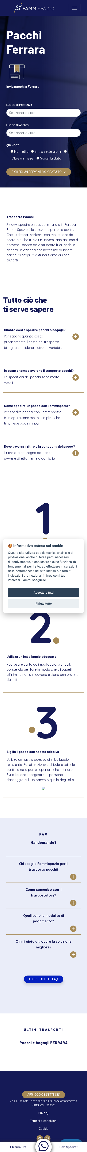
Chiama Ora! (18, 1147)
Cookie (43, 1129)
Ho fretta (22, 151)
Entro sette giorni (49, 151)
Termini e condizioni (43, 1121)
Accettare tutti (44, 592)
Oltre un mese (24, 158)
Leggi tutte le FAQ (43, 979)
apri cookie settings (43, 1094)
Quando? (12, 145)
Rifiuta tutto (43, 603)
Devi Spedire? (69, 1147)
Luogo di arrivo (17, 125)
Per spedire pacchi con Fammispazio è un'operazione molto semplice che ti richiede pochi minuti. (32, 417)
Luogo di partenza (19, 105)
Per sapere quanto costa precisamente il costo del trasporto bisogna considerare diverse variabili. (33, 342)
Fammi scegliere (34, 580)
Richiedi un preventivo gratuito (37, 172)
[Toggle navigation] (74, 8)
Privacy (43, 1113)
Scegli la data (50, 158)
